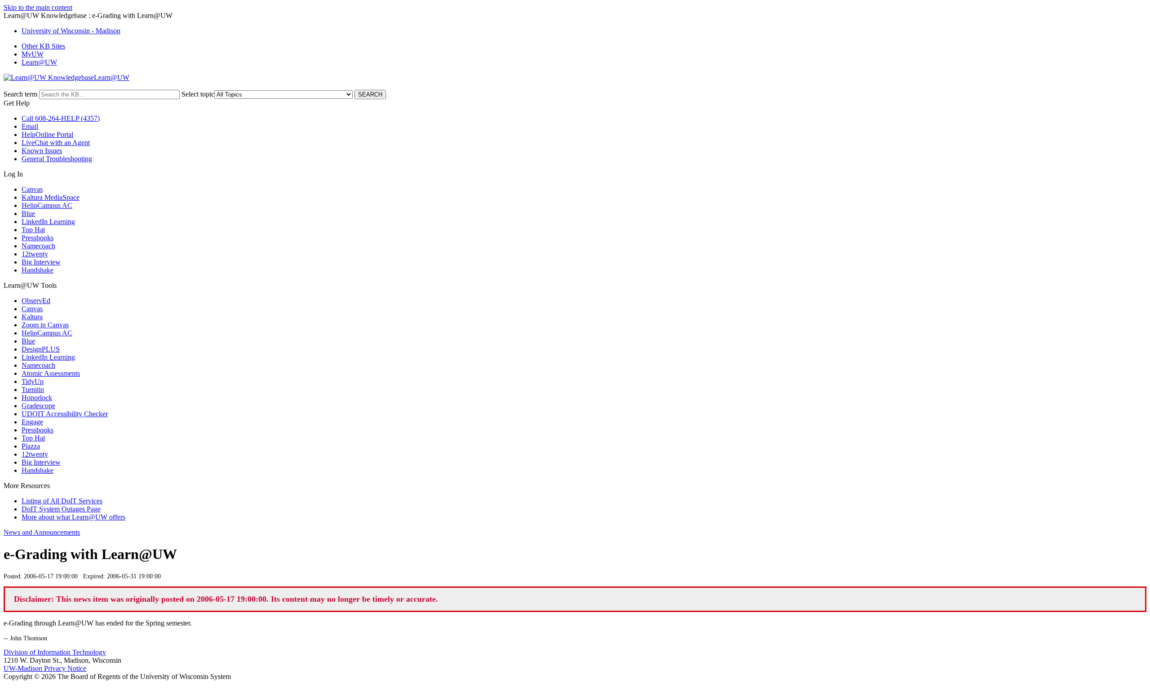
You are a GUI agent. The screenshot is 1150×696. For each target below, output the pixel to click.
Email (30, 126)
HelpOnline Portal (47, 134)
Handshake (37, 270)
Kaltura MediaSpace (51, 197)
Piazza (31, 446)
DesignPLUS (41, 349)
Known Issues (42, 150)
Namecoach (38, 246)
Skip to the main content (38, 7)
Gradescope (38, 406)
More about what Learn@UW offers (73, 517)
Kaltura (32, 317)
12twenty (35, 254)
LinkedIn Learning (48, 221)
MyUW (33, 54)
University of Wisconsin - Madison (71, 31)
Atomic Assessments (51, 373)
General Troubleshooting (57, 159)
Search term (20, 94)
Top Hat (33, 229)
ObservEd (36, 300)
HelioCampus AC (47, 205)
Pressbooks (37, 238)
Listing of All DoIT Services (62, 501)
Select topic (197, 94)
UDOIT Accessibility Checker (65, 414)
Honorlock (37, 397)
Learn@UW (39, 62)
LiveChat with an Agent (56, 142)
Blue (28, 213)
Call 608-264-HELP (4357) (61, 118)
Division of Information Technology (55, 652)
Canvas (32, 189)
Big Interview (41, 262)
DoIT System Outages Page (61, 509)
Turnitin (33, 389)
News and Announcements (42, 532)
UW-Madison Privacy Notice (45, 668)
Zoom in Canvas (45, 325)
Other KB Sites (43, 46)
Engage (32, 422)
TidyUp (33, 381)
